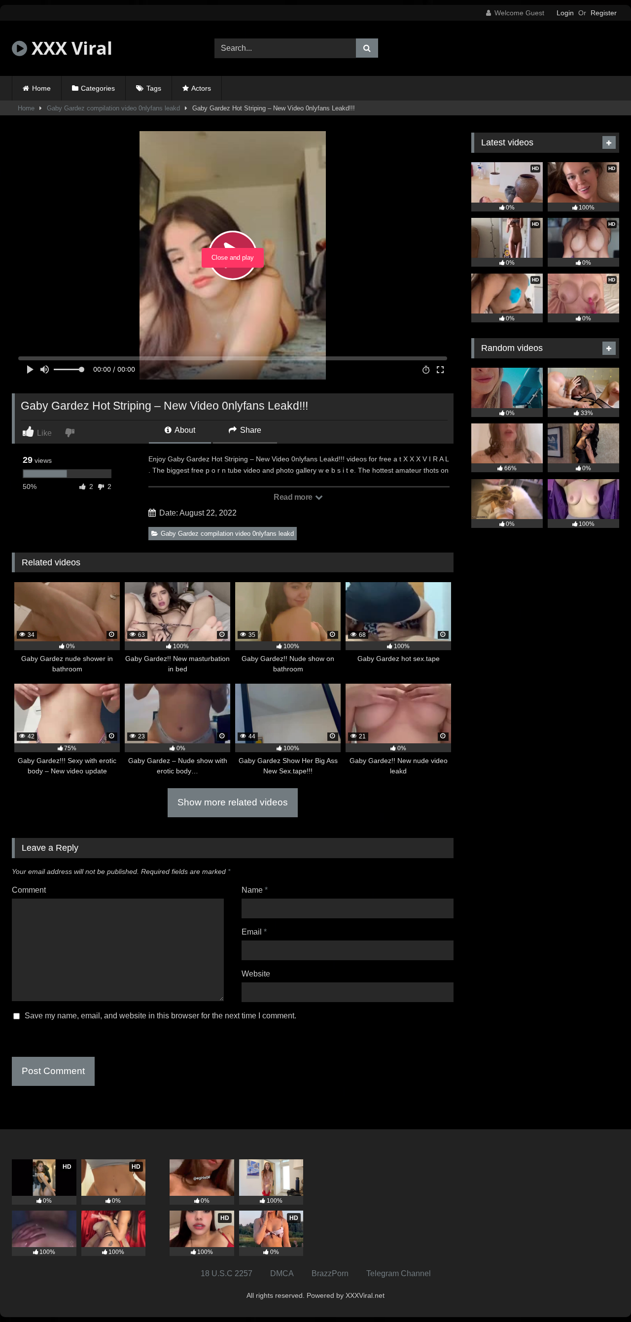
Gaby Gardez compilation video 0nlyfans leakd (113, 108)
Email (254, 932)
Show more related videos (232, 802)
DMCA (282, 1273)
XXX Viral (69, 48)
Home (41, 88)
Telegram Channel (398, 1273)
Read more (294, 497)
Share (249, 430)
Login (565, 13)
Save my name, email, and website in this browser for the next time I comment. (160, 1015)
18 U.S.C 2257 (226, 1273)
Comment (29, 890)
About (184, 430)
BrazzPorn (330, 1273)
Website (256, 974)
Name (255, 890)
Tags (153, 88)
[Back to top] (600, 1292)
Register (604, 13)
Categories (98, 88)
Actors (201, 88)
